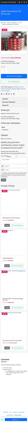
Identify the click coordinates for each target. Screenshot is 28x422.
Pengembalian (17, 415)
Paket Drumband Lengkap (8, 89)
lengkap (7, 91)
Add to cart (16, 420)
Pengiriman (21, 412)
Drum (20, 22)
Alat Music (14, 22)
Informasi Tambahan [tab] (8, 102)
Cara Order (10, 415)
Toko (10, 412)
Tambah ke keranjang (14, 76)
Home (4, 22)
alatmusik (22, 89)
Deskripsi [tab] (5, 99)
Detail (7, 225)
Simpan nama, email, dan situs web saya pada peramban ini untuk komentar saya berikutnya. (13, 175)
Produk (15, 412)
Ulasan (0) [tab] (5, 105)
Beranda (6, 412)
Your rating (4, 156)
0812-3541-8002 (7, 367)
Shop (8, 22)
